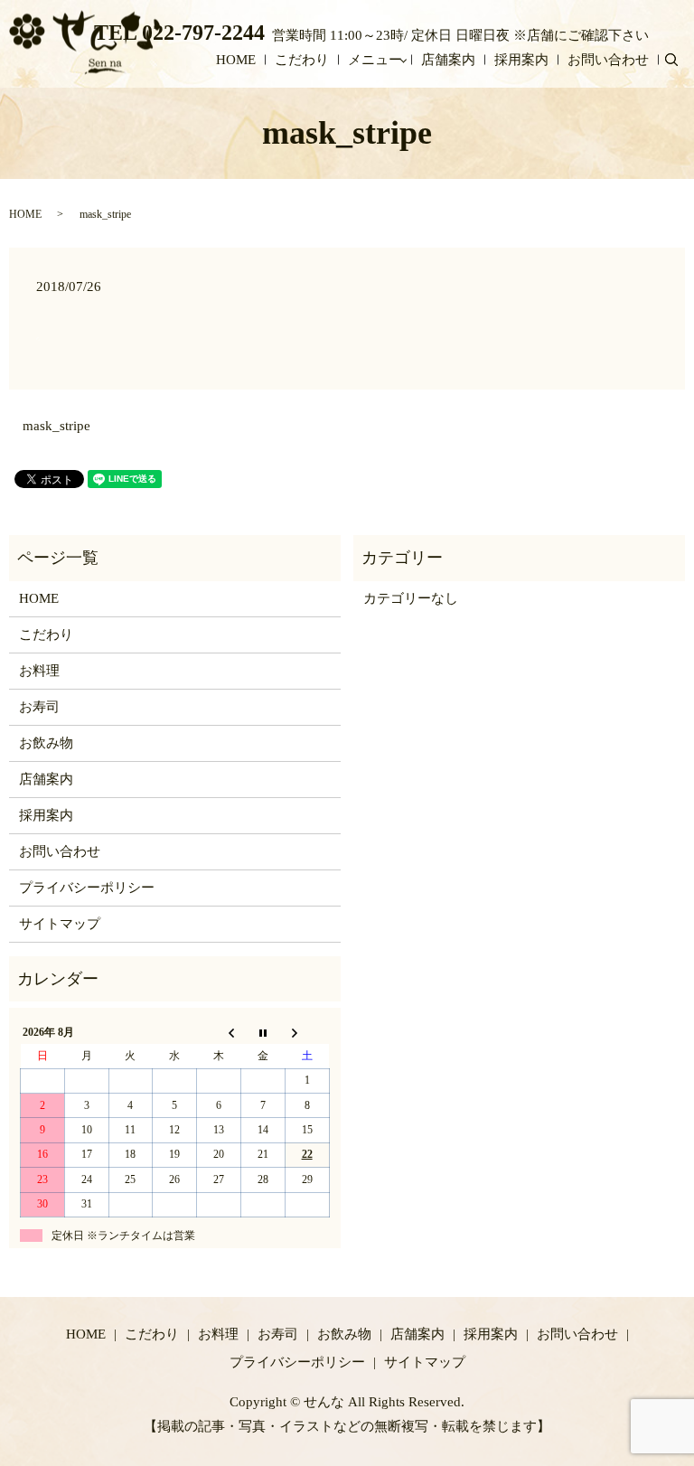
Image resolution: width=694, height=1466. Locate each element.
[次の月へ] (307, 1032)
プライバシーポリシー (87, 887)
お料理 (39, 670)
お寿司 (39, 707)
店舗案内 (448, 59)
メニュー (375, 59)
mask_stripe (56, 425)
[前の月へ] (219, 1032)
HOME (236, 59)
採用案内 (521, 59)
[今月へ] (262, 1032)
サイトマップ (59, 923)
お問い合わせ (608, 59)
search (680, 60)
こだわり (302, 59)
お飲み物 (46, 743)
